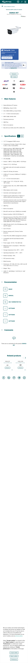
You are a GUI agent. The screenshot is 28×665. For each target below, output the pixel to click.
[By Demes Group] (7, 1)
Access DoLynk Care (7, 57)
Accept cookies (14, 652)
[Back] (23, 357)
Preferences (14, 659)
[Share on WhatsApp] (24, 377)
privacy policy (19, 636)
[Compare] (12, 370)
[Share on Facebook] (3, 377)
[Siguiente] (25, 357)
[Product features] (18, 136)
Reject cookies (14, 656)
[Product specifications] (22, 136)
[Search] (21, 1)
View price (14, 74)
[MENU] (25, 1)
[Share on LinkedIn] (9, 377)
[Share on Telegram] (19, 377)
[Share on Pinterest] (14, 377)
